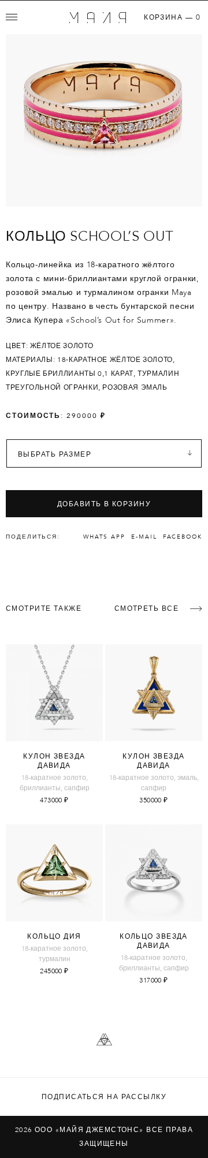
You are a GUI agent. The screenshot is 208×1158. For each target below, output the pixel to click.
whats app (104, 537)
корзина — (172, 17)
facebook (182, 537)
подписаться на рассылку (104, 1096)
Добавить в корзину (104, 504)
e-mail (144, 537)
